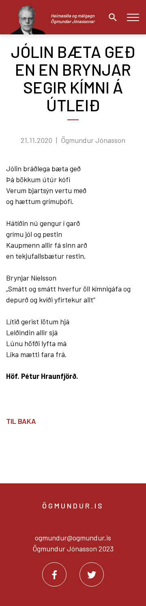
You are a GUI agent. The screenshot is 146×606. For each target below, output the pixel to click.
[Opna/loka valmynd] (133, 17)
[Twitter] (91, 574)
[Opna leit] (111, 17)
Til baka (21, 421)
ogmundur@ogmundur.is (73, 537)
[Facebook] (54, 574)
